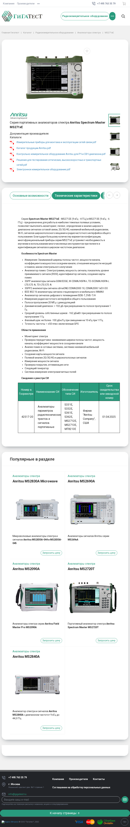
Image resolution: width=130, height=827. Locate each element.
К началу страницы (63, 813)
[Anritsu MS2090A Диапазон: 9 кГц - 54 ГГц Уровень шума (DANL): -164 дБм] (37, 597)
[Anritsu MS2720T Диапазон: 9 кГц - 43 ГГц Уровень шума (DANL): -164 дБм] (92, 597)
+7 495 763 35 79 (17, 777)
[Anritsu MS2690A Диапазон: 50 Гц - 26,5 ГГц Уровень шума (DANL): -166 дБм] (92, 509)
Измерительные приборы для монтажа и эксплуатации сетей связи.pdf (56, 142)
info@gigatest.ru (17, 794)
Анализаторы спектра (26, 476)
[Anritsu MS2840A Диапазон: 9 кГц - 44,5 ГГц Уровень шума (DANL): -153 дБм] (37, 684)
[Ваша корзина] (124, 3)
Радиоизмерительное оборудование (85, 16)
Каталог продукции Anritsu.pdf (34, 148)
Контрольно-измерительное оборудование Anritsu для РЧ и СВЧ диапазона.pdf (61, 154)
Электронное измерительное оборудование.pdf (43, 169)
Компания (8, 3)
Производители (26, 3)
